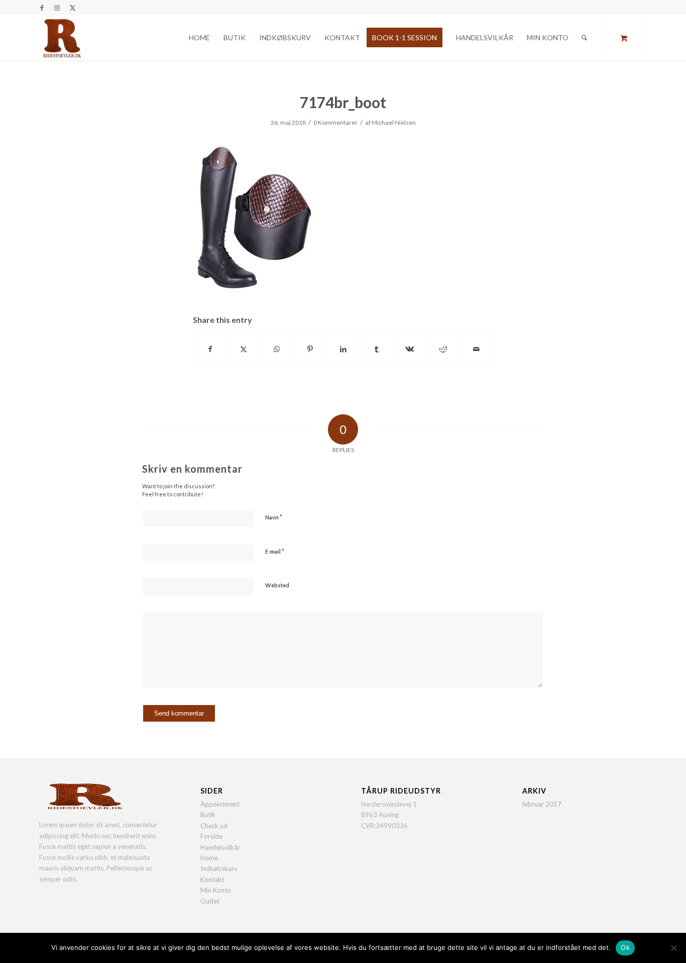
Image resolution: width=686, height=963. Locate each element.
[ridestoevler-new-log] (61, 37)
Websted (277, 585)
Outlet (209, 901)
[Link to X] (72, 7)
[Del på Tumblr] (376, 349)
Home (209, 858)
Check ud (213, 826)
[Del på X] (243, 349)
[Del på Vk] (409, 349)
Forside (211, 836)
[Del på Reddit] (443, 349)
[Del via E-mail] (476, 349)
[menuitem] (199, 37)
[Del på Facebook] (209, 349)
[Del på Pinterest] (310, 349)
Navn (273, 517)
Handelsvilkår (220, 847)
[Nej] (673, 948)
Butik (207, 815)
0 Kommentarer (335, 122)
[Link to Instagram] (57, 7)
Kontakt (212, 880)
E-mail (274, 551)
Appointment (220, 804)
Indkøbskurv (219, 868)
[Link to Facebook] (42, 7)
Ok (625, 947)
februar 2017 (541, 804)
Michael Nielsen (394, 122)
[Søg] (584, 37)
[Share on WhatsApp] (276, 349)
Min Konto (215, 890)
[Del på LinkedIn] (343, 349)
